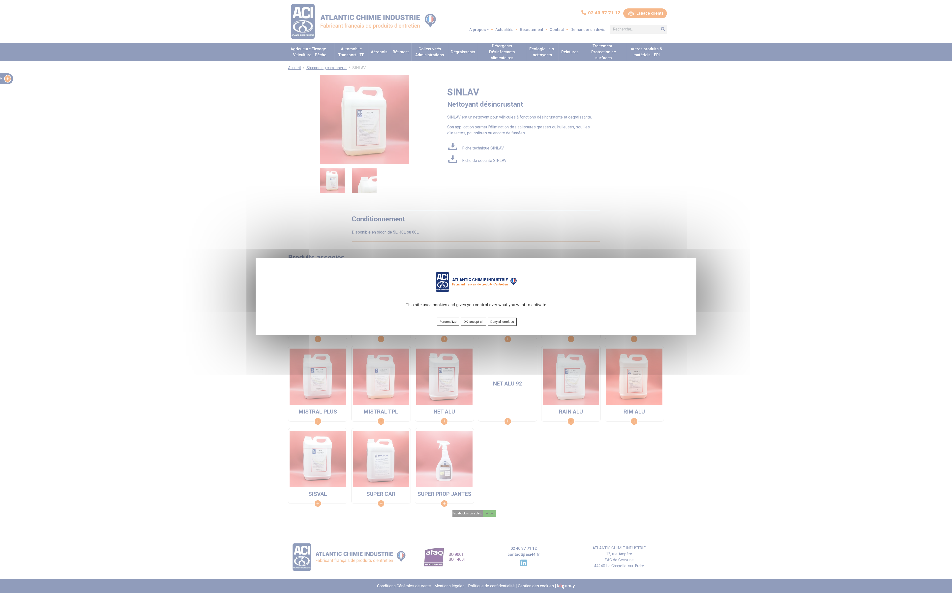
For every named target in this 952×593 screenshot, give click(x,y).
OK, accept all (473, 322)
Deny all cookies (502, 322)
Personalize (448, 322)
